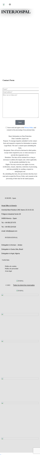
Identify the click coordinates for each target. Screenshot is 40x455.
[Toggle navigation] (10, 4)
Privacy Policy (29, 127)
